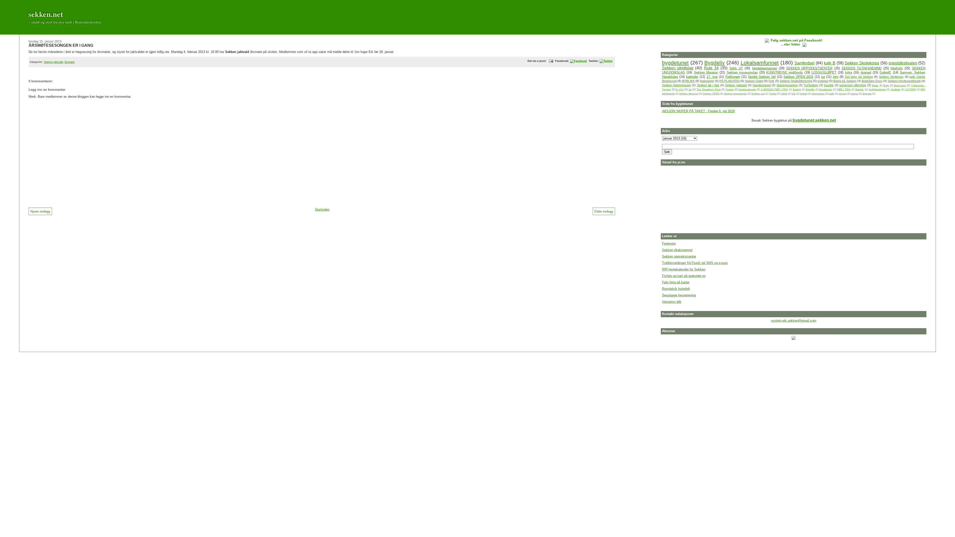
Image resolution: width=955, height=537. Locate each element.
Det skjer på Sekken (859, 76)
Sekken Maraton (706, 72)
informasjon (818, 93)
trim (835, 77)
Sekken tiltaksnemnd (677, 250)
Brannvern (900, 85)
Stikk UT (736, 68)
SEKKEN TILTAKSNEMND (861, 68)
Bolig (886, 85)
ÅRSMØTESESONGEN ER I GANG (61, 45)
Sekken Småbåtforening (796, 81)
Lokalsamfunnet (760, 62)
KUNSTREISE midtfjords (784, 72)
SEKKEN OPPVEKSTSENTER (809, 68)
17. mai (712, 77)
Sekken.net (757, 93)
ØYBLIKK (688, 81)
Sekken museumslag (742, 72)
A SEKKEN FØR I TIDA (774, 89)
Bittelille (810, 89)
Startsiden (322, 209)
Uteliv (784, 93)
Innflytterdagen (877, 89)
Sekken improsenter (735, 93)
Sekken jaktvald (53, 61)
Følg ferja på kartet (675, 282)
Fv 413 (679, 89)
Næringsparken (787, 85)
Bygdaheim (825, 89)
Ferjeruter (669, 243)
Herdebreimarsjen (764, 68)
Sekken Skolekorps (862, 63)
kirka (848, 72)
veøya (854, 93)
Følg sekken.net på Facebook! (796, 40)
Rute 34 (711, 68)
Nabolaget (707, 81)
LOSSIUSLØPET (824, 72)
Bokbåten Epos (872, 81)
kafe (831, 93)
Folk (771, 81)
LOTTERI (910, 89)
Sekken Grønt (754, 81)
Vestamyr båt (671, 302)
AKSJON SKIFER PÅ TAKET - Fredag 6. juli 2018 (698, 111)
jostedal (822, 81)
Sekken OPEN (711, 93)
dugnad (866, 72)
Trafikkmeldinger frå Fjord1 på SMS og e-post (695, 263)
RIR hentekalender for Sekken (683, 269)
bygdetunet (675, 62)
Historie (859, 89)
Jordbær (895, 89)
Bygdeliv (714, 62)
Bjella (875, 85)
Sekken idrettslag (677, 68)
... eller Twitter (791, 44)
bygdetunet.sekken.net (814, 120)
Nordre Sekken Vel (762, 77)
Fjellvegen (732, 77)
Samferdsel (804, 63)
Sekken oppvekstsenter (679, 256)
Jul (690, 89)
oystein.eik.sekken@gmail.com (793, 320)
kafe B (829, 63)
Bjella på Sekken (844, 81)
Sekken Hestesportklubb (904, 81)
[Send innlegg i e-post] (550, 60)
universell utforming (852, 85)
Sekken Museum (688, 93)
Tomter (773, 93)
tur (823, 77)
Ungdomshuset (747, 89)
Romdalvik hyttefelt (676, 289)
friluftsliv (897, 68)
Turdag (729, 89)
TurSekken (811, 85)
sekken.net (45, 13)
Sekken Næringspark (676, 85)
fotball (803, 93)
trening (843, 93)
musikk (828, 85)
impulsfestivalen (903, 63)
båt (794, 93)
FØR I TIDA (844, 89)
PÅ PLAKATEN (729, 81)
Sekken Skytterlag (891, 76)
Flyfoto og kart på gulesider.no (684, 276)
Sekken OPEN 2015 (798, 77)
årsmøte (69, 61)
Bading (797, 89)
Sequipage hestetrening (679, 295)
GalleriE (885, 72)
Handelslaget (762, 85)
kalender (692, 77)
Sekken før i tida (708, 85)
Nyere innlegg (40, 211)
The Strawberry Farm (708, 89)
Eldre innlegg (603, 211)
